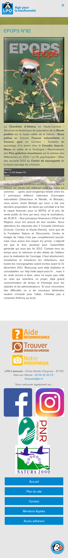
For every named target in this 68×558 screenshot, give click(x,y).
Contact (34, 501)
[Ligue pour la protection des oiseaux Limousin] (19, 5)
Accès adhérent (34, 521)
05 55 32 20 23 (44, 374)
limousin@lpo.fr (34, 378)
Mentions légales (34, 511)
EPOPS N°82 (17, 30)
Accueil (34, 481)
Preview (7, 175)
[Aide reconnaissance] (34, 334)
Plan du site (34, 491)
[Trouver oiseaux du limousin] (34, 347)
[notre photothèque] (34, 360)
